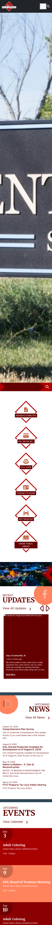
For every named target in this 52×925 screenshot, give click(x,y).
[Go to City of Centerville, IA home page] (9, 2)
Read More (10, 674)
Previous (40, 608)
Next (46, 608)
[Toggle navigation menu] (43, 6)
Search (48, 6)
